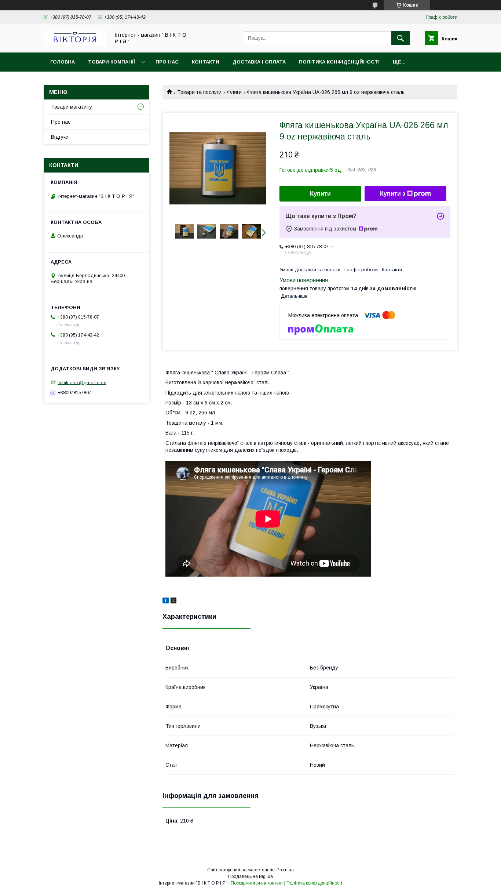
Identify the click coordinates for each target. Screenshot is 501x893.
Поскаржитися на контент (257, 883)
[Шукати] (400, 38)
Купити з (392, 193)
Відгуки (60, 137)
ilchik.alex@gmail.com (82, 382)
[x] (173, 602)
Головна (62, 62)
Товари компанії (111, 62)
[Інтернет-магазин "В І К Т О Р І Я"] (75, 43)
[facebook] (165, 602)
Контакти (205, 62)
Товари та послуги (199, 92)
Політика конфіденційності (339, 62)
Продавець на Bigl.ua (250, 876)
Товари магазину (71, 107)
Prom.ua (285, 869)
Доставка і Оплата (259, 62)
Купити (320, 193)
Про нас (167, 62)
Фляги (234, 92)
